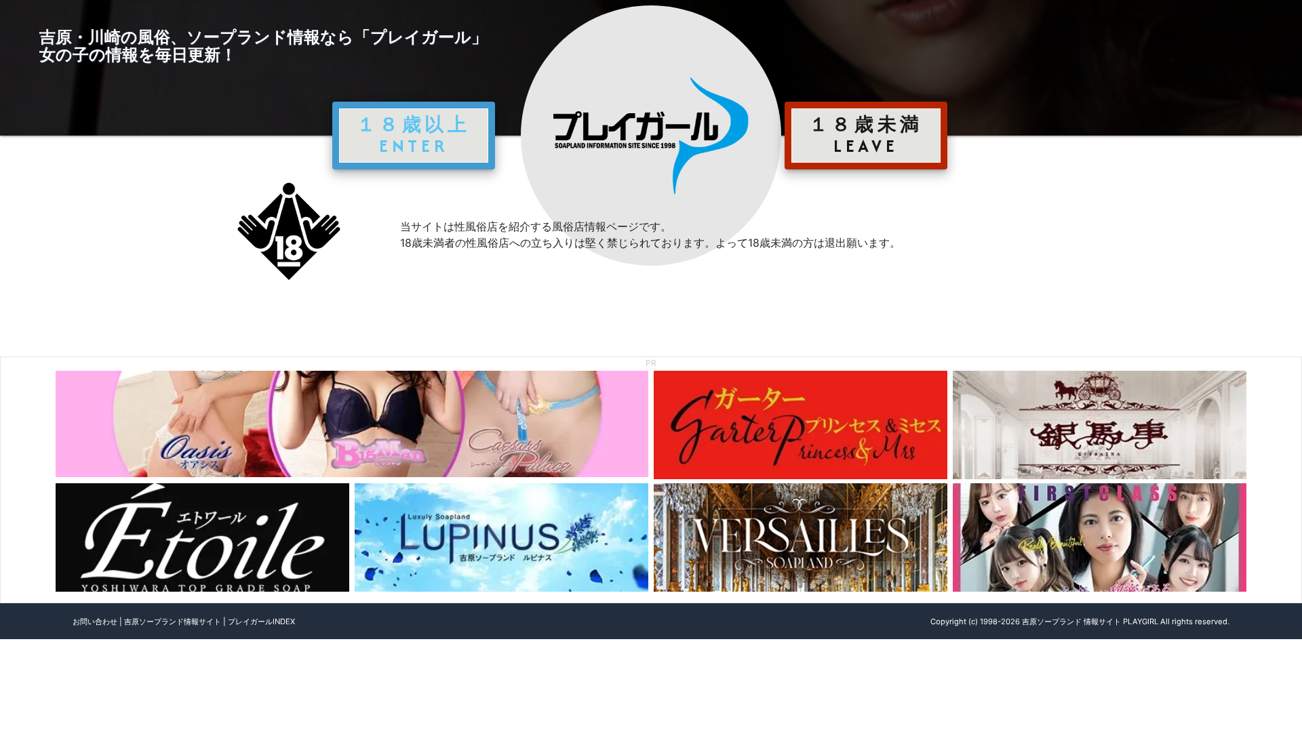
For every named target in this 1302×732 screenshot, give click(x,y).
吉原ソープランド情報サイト (172, 621)
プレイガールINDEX (261, 621)
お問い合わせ (95, 621)
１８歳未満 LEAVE (866, 135)
